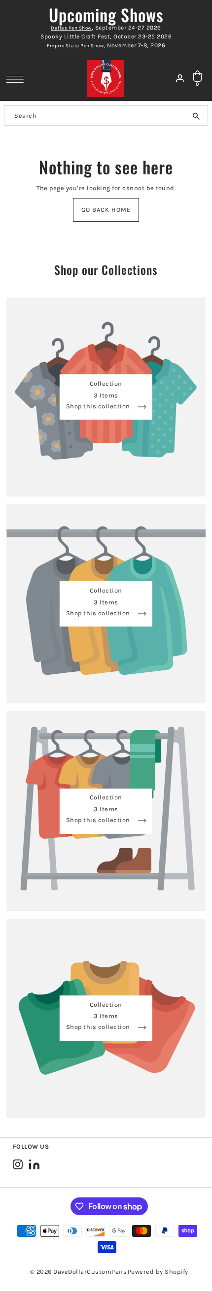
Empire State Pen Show (75, 46)
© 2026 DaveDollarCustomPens (78, 1271)
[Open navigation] (17, 79)
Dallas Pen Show (71, 28)
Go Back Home (106, 209)
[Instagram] (18, 1164)
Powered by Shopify (158, 1271)
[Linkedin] (34, 1164)
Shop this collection (99, 406)
